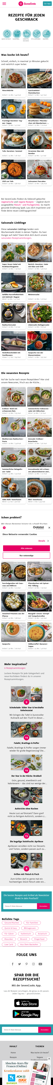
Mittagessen (30, 928)
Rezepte (13, 1057)
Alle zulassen (26, 548)
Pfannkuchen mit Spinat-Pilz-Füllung (39, 584)
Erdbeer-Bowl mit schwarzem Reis (9, 410)
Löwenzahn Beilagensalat (38, 325)
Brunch (23, 939)
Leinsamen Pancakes (37, 181)
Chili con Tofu (7, 181)
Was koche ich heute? (40, 1053)
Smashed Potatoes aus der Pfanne (13, 615)
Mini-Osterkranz (35, 500)
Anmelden (43, 906)
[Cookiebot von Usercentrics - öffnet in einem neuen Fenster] (33, 527)
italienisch (26, 934)
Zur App (47, 4)
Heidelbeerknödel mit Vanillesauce (11, 354)
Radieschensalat (9, 325)
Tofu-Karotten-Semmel (12, 151)
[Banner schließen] (49, 528)
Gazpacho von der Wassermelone (35, 354)
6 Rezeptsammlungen (14, 668)
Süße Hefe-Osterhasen (11, 500)
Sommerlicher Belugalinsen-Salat (12, 470)
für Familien (32, 923)
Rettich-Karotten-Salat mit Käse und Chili (38, 265)
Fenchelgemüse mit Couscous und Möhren (13, 584)
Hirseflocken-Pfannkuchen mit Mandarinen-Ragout (38, 122)
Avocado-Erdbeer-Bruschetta (36, 440)
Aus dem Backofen (29, 944)
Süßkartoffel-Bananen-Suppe (38, 645)
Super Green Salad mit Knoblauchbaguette (11, 265)
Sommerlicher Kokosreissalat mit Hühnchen (38, 410)
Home (13, 1053)
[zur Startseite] (27, 3)
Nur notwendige (26, 555)
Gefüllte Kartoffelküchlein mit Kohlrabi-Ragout (13, 295)
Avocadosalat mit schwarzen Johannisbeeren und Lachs (39, 470)
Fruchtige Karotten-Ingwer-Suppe (12, 122)
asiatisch (42, 934)
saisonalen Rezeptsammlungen (16, 238)
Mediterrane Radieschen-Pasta (13, 440)
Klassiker (9, 939)
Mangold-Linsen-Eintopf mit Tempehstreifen (38, 615)
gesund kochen (12, 923)
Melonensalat (33, 294)
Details (41, 541)
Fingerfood (39, 939)
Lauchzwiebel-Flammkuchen (34, 91)
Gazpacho (6, 644)
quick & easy (11, 928)
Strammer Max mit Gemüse (36, 152)
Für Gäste (9, 934)
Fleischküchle (7, 90)
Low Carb (9, 944)
